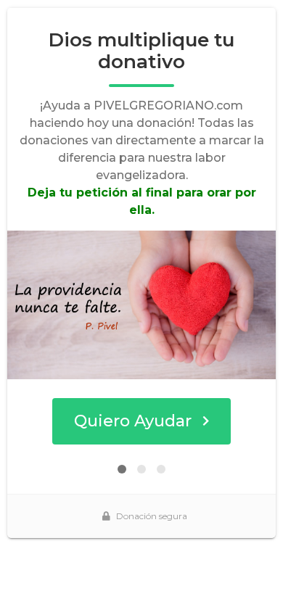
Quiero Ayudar (133, 421)
